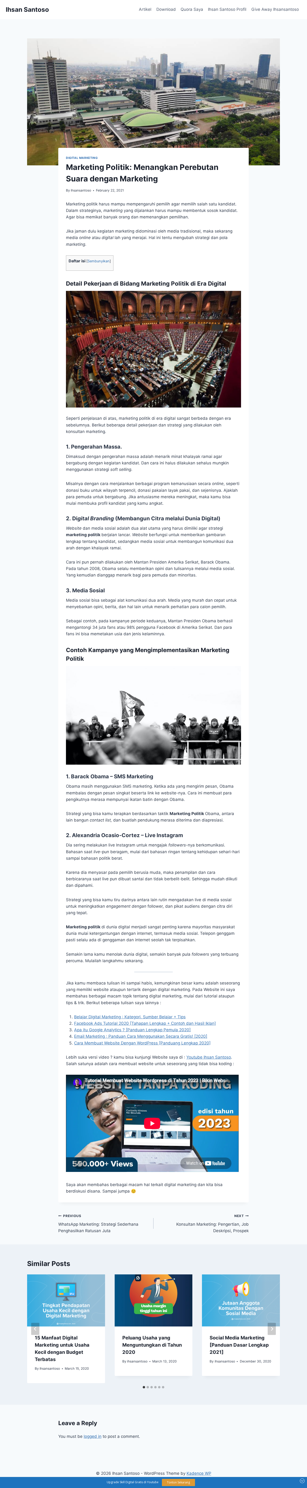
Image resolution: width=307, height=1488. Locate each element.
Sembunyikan (99, 261)
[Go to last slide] (35, 1329)
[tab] (144, 1387)
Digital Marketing (82, 158)
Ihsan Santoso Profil (227, 9)
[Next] (272, 1329)
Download (166, 9)
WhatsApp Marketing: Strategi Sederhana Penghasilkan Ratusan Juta (98, 1223)
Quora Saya (192, 9)
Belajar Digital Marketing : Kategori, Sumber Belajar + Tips (130, 1016)
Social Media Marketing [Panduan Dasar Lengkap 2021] (239, 1345)
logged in (92, 1436)
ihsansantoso (81, 190)
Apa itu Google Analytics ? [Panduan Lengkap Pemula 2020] (132, 1029)
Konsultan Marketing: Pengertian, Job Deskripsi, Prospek (212, 1223)
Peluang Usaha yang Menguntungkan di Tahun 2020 (152, 1345)
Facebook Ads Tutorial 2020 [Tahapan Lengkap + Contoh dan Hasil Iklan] (145, 1023)
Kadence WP (199, 1473)
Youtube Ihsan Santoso (208, 1057)
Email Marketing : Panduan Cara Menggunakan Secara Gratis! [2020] (140, 1036)
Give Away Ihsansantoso (275, 9)
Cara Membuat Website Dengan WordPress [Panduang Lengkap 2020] (142, 1043)
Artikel (145, 9)
